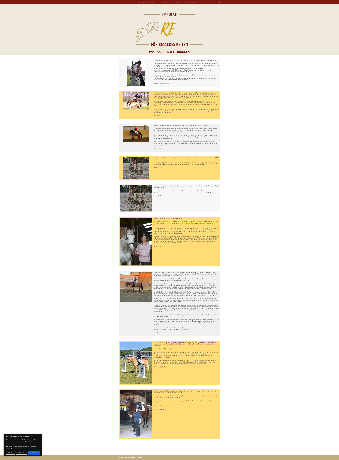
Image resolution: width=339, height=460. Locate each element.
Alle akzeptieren (33, 452)
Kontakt (194, 2)
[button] (219, 2)
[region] (23, 445)
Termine (186, 2)
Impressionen (176, 2)
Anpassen (10, 452)
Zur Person (152, 2)
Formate (164, 2)
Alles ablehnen (21, 452)
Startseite (142, 2)
